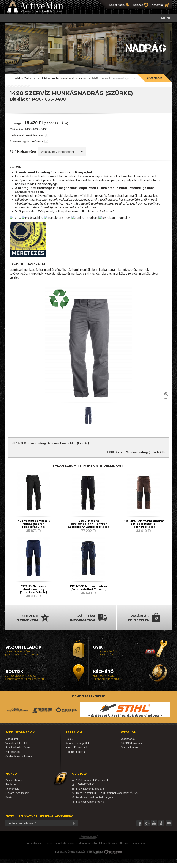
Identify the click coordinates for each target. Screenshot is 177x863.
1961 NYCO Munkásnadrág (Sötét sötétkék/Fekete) (88, 587)
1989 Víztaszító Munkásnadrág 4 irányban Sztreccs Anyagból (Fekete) (88, 523)
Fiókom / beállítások (17, 793)
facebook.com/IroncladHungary (94, 797)
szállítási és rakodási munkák (103, 273)
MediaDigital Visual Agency (113, 852)
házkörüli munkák (79, 269)
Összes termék (129, 747)
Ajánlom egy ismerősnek (26, 141)
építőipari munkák (22, 269)
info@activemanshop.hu (90, 788)
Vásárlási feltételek (16, 743)
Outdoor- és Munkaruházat (57, 78)
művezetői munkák (68, 273)
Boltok (69, 738)
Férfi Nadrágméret (23, 151)
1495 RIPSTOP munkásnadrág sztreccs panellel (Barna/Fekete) (143, 523)
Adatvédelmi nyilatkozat (19, 756)
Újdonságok (128, 738)
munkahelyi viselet (41, 273)
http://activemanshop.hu (90, 801)
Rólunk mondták (75, 751)
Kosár (8, 797)
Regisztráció (117, 4)
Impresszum (12, 751)
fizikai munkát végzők (50, 269)
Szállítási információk (17, 747)
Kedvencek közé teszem (26, 135)
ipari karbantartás (104, 269)
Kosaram (157, 4)
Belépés (138, 4)
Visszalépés (154, 78)
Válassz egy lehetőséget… (59, 151)
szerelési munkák (138, 273)
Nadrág (82, 78)
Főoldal (15, 78)
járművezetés (127, 269)
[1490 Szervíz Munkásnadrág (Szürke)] (88, 341)
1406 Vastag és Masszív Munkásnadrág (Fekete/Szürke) (33, 523)
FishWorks (94, 852)
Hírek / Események (77, 747)
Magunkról (11, 738)
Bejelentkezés (13, 780)
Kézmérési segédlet (77, 743)
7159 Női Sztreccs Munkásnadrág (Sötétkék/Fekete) (33, 589)
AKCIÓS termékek (131, 743)
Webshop (30, 78)
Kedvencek (12, 788)
